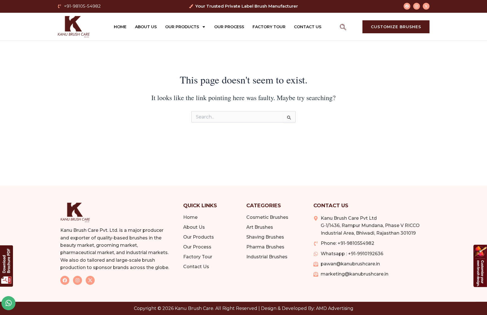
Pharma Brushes (265, 247)
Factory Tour (269, 26)
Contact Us (307, 26)
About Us (146, 26)
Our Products (182, 26)
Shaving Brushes (265, 237)
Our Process (229, 26)
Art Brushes (259, 227)
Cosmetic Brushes (267, 217)
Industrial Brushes (266, 256)
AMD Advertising (334, 308)
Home (120, 26)
